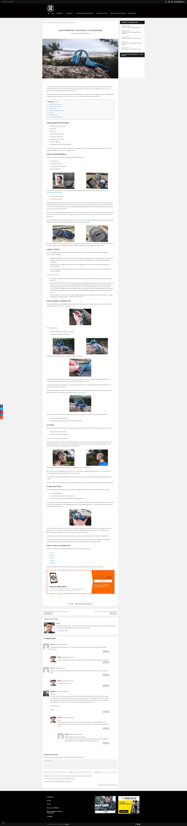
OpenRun (92, 489)
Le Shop (49, 816)
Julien (77, 33)
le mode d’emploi (81, 392)
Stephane (53, 691)
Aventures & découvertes (84, 13)
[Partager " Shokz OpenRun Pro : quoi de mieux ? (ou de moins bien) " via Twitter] (79, 603)
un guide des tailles (61, 150)
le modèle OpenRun (82, 220)
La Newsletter (50, 797)
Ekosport (52, 560)
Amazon (52, 557)
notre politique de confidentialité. (102, 585)
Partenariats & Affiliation (53, 807)
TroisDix (67, 824)
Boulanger (52, 562)
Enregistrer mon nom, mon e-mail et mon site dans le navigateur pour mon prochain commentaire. (68, 776)
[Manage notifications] (3, 823)
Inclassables (132, 13)
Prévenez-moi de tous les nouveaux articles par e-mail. (58, 781)
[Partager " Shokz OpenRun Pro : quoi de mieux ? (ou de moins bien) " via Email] (91, 603)
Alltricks (52, 555)
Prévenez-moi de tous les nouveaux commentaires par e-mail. (60, 778)
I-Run (51, 552)
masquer (56, 101)
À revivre (69, 13)
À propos (4, 1)
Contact (10, 1)
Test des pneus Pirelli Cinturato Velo (132, 27)
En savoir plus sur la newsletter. (99, 586)
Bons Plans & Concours (118, 13)
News (52, 13)
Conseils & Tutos (101, 13)
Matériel (60, 13)
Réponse (106, 651)
